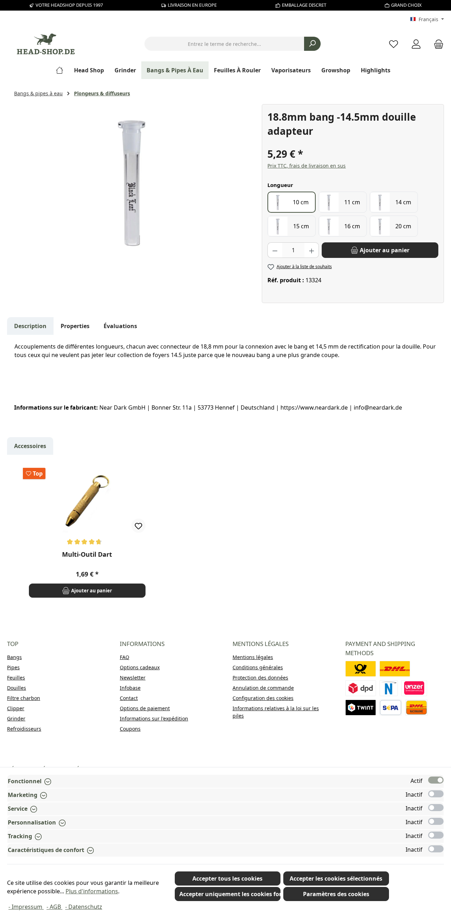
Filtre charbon (23, 698)
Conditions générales (258, 667)
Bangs (14, 657)
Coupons (130, 728)
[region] (134, 180)
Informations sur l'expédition (154, 718)
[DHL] (394, 669)
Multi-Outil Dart (87, 554)
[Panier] (436, 44)
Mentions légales (253, 657)
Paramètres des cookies (336, 894)
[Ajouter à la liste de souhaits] (138, 526)
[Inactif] (436, 793)
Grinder (16, 718)
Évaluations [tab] (120, 326)
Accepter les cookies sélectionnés (336, 878)
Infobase (130, 687)
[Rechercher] (312, 44)
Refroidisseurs (24, 728)
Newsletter (133, 677)
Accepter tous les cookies (227, 878)
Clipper (15, 708)
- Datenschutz (83, 907)
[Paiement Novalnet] (388, 688)
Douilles (16, 687)
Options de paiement (145, 708)
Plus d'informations (92, 891)
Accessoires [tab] (30, 446)
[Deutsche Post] (360, 669)
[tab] (30, 326)
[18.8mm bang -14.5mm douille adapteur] (134, 180)
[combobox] (224, 44)
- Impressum (26, 907)
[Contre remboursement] (416, 707)
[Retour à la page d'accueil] (46, 44)
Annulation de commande (263, 687)
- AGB (54, 907)
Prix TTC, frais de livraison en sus (306, 165)
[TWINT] (360, 707)
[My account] (416, 44)
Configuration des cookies (263, 698)
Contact (129, 698)
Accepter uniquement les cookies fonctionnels (229, 894)
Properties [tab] (75, 326)
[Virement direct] (414, 688)
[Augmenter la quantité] (311, 250)
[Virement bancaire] (390, 707)
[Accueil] (62, 70)
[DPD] (360, 688)
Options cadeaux (140, 667)
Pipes (13, 667)
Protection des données (260, 677)
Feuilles (16, 677)
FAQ (124, 657)
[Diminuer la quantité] (274, 250)
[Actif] (436, 780)
